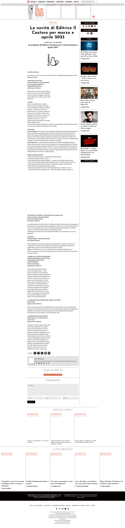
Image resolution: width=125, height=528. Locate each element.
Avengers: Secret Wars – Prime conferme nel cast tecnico (89, 78)
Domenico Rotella (32, 486)
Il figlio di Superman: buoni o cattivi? (37, 482)
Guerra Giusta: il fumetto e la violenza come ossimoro (111, 482)
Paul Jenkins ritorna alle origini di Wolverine (88, 102)
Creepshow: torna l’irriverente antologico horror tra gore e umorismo (12, 484)
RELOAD (94, 17)
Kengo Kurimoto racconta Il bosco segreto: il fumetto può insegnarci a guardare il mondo (61, 442)
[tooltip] (35, 353)
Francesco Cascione (82, 486)
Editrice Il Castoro (32, 77)
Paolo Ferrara (7, 488)
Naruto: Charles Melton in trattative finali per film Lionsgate (89, 126)
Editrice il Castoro (53, 374)
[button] (93, 1)
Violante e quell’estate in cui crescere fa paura (38, 441)
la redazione (58, 42)
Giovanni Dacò (56, 486)
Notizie (53, 23)
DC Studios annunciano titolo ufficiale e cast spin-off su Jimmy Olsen (89, 54)
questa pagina (78, 496)
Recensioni (33, 414)
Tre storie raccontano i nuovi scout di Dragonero (62, 482)
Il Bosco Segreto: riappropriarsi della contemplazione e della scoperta (85, 441)
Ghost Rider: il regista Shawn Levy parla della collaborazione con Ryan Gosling (89, 151)
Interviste (56, 414)
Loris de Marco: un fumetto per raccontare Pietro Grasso (87, 482)
